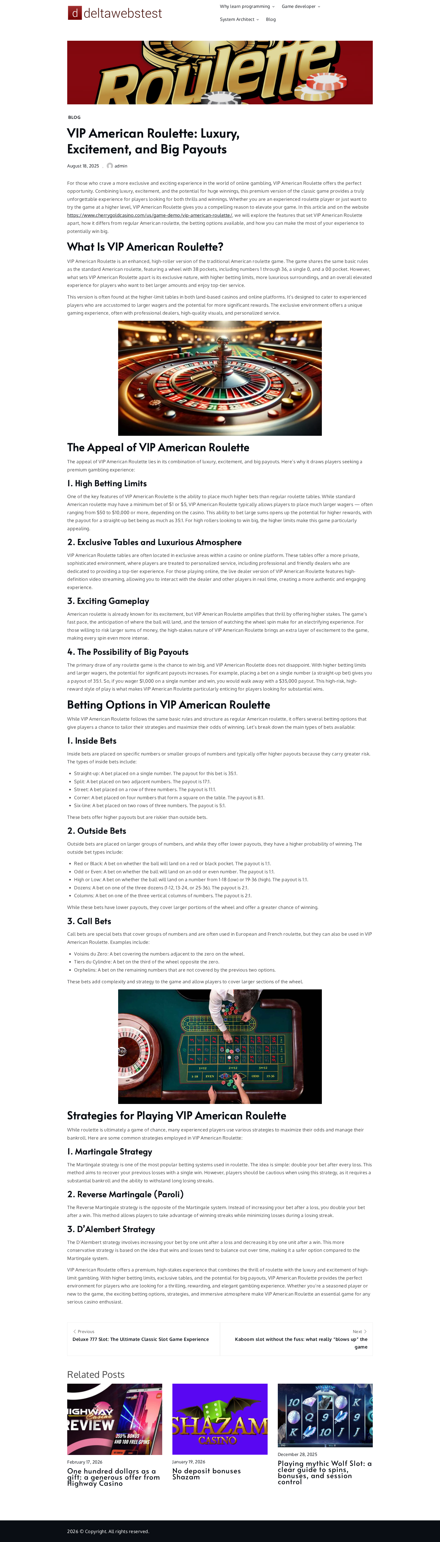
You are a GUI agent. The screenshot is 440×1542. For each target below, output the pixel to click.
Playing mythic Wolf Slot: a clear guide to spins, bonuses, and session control (325, 1472)
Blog (271, 19)
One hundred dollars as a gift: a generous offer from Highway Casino (113, 1477)
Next (301, 1339)
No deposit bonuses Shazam (206, 1473)
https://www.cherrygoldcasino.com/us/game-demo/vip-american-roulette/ (149, 215)
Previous (141, 1335)
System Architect (237, 19)
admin (121, 166)
